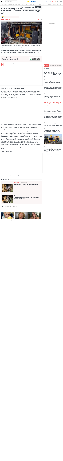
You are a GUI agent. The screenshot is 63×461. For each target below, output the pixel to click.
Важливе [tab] (59, 65)
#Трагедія (14, 206)
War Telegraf (16, 182)
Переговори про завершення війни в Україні (12, 4)
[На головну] (31, 1)
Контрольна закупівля (31, 4)
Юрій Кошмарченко (7, 16)
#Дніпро (6, 206)
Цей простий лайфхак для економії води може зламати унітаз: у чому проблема (53, 117)
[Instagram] (56, 1)
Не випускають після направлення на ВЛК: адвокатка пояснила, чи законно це (53, 89)
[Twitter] (54, 1)
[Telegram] (50, 1)
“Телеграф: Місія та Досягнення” (55, 4)
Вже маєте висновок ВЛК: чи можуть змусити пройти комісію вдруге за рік (53, 124)
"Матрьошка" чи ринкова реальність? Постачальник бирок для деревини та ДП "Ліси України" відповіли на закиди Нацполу (53, 74)
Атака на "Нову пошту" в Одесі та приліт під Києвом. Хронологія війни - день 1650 (52, 104)
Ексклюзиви (42, 4)
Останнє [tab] (46, 65)
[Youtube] (52, 1)
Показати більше (51, 156)
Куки (33, 7)
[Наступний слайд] (62, 4)
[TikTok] (58, 1)
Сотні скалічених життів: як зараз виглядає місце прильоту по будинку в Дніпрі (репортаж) (26, 197)
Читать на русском (5, 19)
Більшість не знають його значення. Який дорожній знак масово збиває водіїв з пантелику (52, 96)
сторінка (13, 176)
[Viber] (48, 1)
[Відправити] (15, 1)
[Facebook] (46, 1)
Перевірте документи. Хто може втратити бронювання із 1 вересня (52, 82)
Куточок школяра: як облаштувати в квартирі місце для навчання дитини (52, 111)
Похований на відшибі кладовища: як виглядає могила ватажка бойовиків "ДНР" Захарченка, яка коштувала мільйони (53, 149)
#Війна (9, 206)
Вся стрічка (46, 68)
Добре (38, 7)
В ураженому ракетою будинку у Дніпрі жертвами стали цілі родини (26, 185)
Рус (61, 1)
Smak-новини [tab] (53, 65)
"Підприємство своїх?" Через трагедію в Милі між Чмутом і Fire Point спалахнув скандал (52, 131)
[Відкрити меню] (2, 1)
